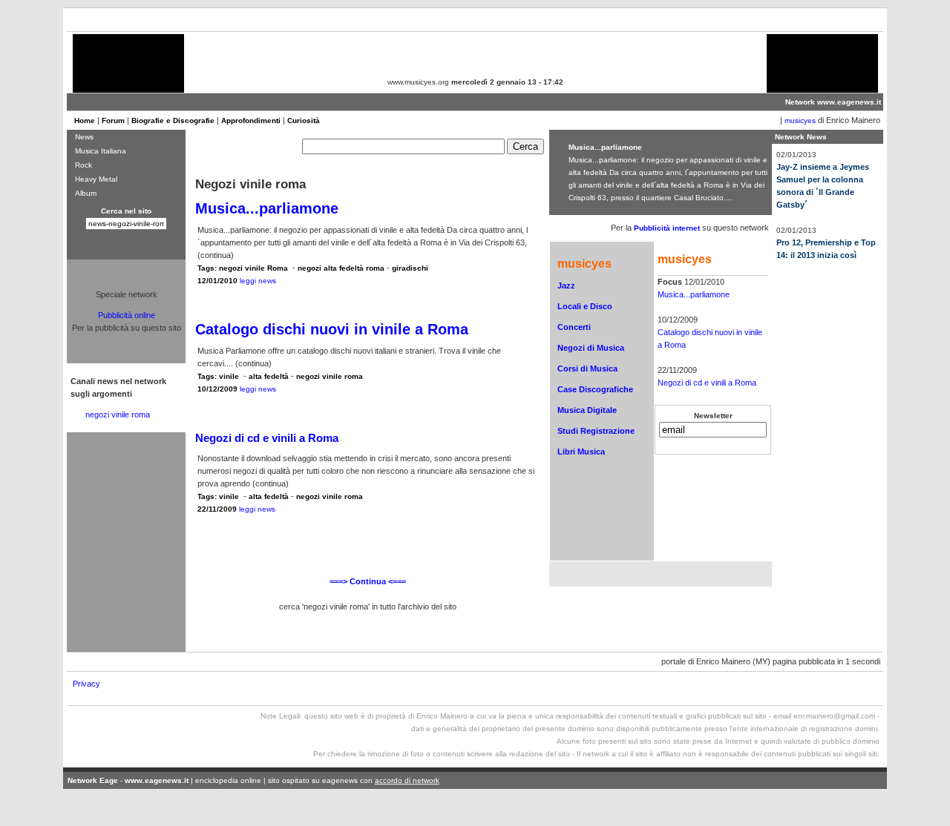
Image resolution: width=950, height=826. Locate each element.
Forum (113, 120)
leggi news (258, 281)
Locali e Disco (584, 306)
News (84, 137)
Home (84, 120)
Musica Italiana (100, 151)
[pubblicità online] (128, 80)
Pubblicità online (126, 315)
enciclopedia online (228, 780)
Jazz (566, 285)
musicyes (800, 120)
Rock (83, 165)
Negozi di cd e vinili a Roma (707, 382)
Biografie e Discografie (172, 120)
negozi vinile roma (117, 414)
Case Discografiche (595, 389)
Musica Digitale (587, 410)
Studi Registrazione (596, 430)
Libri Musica (581, 451)
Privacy (86, 683)
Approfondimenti (251, 120)
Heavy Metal (96, 179)
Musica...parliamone (694, 294)
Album (85, 193)
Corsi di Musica (587, 368)
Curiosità (303, 120)
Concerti (574, 327)
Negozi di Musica (590, 347)
